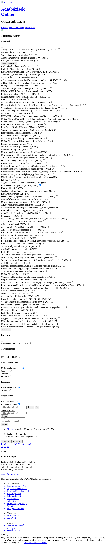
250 (19, 444)
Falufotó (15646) (8, 180)
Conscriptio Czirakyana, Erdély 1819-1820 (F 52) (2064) (26, 299)
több (4, 63)
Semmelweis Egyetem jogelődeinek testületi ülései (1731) (26, 304)
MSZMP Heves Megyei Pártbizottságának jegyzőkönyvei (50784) (30, 116)
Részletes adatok (8, 401)
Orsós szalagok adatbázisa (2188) (16, 293)
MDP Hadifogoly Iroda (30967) (15, 149)
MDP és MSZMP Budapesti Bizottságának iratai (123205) (26, 91)
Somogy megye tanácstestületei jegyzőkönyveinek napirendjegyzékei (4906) (34, 260)
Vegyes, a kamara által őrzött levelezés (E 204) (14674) (25, 182)
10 (2, 446)
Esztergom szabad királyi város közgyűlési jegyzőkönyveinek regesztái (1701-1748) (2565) (41, 285)
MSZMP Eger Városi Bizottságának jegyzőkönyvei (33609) (27, 141)
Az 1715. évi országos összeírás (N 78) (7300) (21, 230)
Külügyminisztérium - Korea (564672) (18, 60)
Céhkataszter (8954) (10, 216)
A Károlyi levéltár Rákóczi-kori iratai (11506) (21, 205)
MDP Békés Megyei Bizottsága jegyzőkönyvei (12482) (25, 199)
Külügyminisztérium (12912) (14, 194)
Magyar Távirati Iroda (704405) (15, 52)
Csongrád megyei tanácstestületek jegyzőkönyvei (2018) (26, 302)
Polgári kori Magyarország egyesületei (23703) (22, 160)
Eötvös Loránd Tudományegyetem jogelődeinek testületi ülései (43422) (32, 122)
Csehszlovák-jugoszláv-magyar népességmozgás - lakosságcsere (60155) (33, 108)
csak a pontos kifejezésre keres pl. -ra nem (36, 540)
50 (8, 446)
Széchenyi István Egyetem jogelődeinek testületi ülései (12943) (29, 191)
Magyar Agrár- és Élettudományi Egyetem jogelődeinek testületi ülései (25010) (35, 155)
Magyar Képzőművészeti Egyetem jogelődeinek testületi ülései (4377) (32, 266)
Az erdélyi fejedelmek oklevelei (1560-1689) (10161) (24, 213)
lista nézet (17, 441)
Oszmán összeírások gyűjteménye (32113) (19, 146)
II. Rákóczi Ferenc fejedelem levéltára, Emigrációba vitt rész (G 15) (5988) (34, 241)
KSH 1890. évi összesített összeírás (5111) (20, 252)
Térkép (21, 27)
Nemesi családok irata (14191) (14, 343)
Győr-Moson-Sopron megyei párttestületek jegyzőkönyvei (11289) (30, 207)
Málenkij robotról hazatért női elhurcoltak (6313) (22, 235)
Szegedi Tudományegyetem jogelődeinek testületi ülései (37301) (29, 130)
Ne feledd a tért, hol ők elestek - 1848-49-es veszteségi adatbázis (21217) (33, 166)
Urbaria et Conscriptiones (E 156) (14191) (20, 185)
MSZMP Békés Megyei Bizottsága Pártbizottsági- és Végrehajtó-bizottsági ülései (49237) (40, 119)
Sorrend (5, 390)
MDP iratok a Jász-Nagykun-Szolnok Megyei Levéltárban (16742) (30, 177)
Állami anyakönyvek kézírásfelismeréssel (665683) (23, 58)
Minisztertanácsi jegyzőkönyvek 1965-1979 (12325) (24, 202)
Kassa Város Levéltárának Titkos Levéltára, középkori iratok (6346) (31, 232)
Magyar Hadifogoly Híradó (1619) (16, 310)
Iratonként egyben (9, 404)
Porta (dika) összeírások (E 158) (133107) (19, 86)
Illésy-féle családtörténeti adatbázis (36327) (20, 133)
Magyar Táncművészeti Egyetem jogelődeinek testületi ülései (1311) (31, 324)
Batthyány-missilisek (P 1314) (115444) (18, 94)
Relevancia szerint (9, 387)
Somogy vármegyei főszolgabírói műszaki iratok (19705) (26, 169)
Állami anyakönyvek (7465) (13, 224)
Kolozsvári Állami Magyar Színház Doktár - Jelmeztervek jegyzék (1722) (33, 307)
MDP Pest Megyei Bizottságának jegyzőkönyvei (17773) (26, 174)
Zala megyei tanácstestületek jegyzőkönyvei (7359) (23, 227)
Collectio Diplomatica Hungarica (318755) (20, 69)
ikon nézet (6, 441)
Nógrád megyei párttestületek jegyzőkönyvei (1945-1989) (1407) (29, 321)
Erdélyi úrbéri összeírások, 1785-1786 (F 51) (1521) (24, 315)
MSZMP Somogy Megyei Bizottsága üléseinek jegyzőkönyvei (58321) (32, 110)
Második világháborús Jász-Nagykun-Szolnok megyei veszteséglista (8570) (34, 219)
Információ (30, 27)
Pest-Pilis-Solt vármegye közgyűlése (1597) (20, 313)
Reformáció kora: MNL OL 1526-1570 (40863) (22, 124)
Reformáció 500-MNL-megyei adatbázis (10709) (22, 210)
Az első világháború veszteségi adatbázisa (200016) (24, 74)
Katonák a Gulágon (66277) (13, 99)
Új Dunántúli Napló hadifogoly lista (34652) (20, 135)
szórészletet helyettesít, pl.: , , (34, 537)
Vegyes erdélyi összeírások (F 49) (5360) (19, 246)
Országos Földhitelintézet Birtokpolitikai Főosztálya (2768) (27, 277)
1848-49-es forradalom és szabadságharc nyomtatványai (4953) (29, 255)
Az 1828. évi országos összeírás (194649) (19, 77)
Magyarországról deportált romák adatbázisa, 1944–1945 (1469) (29, 318)
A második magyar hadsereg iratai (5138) (19, 249)
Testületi (5, 374)
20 (5, 446)
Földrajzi (5, 376)
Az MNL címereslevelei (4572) (15, 263)
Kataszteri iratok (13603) (12, 188)
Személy (5, 371)
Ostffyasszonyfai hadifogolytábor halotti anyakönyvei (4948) (28, 257)
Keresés (4, 27)
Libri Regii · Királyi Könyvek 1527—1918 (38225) (24, 127)
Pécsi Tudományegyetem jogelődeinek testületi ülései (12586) (28, 196)
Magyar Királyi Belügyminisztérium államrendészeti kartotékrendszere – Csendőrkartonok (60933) (44, 105)
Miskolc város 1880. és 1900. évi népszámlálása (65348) (26, 102)
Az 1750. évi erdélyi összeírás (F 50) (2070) (20, 296)
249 (15, 444)
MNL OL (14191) (9, 357)
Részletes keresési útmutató (35, 542)
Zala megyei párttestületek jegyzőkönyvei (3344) (22, 271)
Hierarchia (13, 27)
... (12, 444)
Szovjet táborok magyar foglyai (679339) (19, 55)
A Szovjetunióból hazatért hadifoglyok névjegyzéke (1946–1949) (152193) (34, 80)
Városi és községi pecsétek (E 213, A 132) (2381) (23, 291)
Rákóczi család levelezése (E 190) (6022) (19, 238)
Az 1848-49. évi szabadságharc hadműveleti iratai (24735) (26, 158)
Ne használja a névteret (11, 368)
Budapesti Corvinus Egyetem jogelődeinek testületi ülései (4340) (29, 268)
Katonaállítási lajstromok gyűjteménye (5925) (21, 243)
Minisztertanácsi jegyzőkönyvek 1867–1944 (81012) (24, 97)
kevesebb (12, 63)
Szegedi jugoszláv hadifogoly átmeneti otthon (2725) (24, 279)
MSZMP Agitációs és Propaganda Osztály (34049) (23, 138)
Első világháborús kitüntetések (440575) (19, 66)
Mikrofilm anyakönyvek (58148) (15, 113)
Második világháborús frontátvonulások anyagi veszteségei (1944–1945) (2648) (36, 282)
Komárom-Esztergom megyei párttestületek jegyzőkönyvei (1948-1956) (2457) (36, 288)
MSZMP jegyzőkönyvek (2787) (15, 274)
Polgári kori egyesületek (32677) (15, 144)
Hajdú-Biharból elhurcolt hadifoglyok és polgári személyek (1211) (30, 327)
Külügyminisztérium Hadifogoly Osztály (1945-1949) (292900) (29, 72)
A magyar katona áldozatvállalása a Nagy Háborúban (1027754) (29, 49)
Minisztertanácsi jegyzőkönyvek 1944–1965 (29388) (24, 152)
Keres (30, 407)
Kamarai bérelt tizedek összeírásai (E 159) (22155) (23, 163)
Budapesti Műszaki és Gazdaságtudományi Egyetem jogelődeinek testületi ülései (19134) (40, 171)
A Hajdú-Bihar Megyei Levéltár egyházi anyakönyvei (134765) (29, 83)
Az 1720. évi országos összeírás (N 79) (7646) (21, 221)
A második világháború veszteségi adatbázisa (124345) (25, 88)
